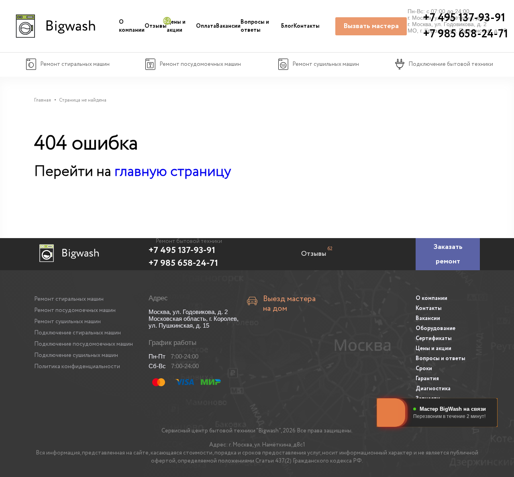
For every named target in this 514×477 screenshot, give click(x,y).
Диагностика (433, 389)
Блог (287, 26)
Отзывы (156, 26)
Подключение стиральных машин (77, 333)
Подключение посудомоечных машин (83, 344)
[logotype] (54, 26)
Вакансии (228, 26)
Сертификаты (434, 338)
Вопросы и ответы (255, 26)
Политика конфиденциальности (77, 367)
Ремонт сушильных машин (67, 322)
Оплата (206, 26)
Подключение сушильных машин (76, 355)
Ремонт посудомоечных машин (75, 310)
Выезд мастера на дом (289, 304)
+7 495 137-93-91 (182, 250)
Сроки (424, 369)
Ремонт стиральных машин (69, 299)
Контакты (307, 26)
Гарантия (427, 379)
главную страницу (172, 171)
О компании (132, 26)
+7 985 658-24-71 (183, 263)
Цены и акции (176, 26)
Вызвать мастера (371, 26)
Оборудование (435, 328)
